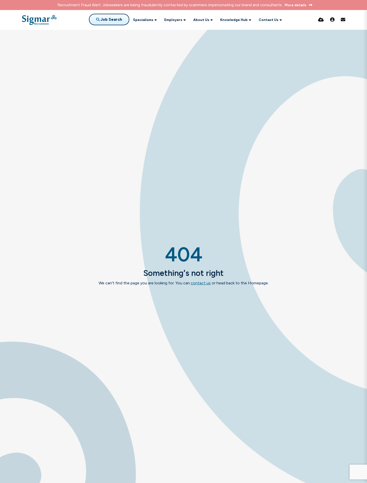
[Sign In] (332, 19)
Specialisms (143, 20)
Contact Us (268, 20)
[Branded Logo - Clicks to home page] (39, 20)
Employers (173, 20)
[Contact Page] (343, 19)
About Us (201, 20)
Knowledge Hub (234, 20)
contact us (201, 283)
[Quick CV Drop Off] (321, 19)
